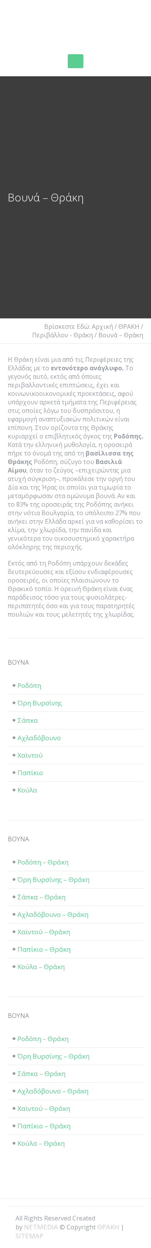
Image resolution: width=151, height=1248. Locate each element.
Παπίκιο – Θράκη (43, 949)
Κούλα (27, 790)
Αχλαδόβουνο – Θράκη (52, 914)
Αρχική (102, 326)
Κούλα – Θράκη (41, 966)
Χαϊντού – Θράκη (43, 931)
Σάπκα (27, 720)
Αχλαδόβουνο (39, 737)
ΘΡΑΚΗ (36, 25)
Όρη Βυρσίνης (39, 702)
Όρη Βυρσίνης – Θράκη (53, 879)
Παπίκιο (30, 772)
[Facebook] (105, 1218)
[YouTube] (132, 1218)
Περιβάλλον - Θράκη (62, 335)
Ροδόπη (29, 685)
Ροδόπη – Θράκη (43, 862)
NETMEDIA (41, 1226)
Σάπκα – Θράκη (41, 896)
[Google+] (118, 1218)
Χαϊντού (30, 755)
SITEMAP (29, 1235)
